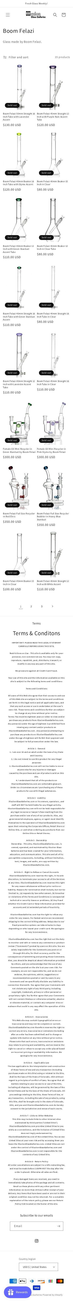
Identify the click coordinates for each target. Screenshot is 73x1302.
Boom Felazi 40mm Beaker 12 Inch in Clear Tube (52, 247)
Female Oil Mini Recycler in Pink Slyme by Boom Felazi (51, 450)
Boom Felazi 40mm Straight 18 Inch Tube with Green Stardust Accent (19, 316)
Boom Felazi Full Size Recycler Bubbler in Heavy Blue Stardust (53, 516)
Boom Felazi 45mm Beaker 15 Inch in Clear (18, 583)
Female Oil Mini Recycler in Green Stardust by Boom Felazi (19, 450)
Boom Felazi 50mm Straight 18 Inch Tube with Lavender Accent (19, 116)
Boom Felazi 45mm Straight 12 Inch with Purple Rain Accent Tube (53, 116)
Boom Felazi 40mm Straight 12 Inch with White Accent (53, 583)
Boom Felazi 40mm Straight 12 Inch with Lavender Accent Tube (19, 384)
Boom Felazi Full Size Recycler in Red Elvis (19, 515)
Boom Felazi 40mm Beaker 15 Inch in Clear (52, 183)
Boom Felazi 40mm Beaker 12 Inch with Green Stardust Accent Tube (18, 248)
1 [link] (21, 606)
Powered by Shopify (53, 1294)
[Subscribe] (59, 1226)
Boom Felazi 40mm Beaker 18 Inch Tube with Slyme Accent (18, 183)
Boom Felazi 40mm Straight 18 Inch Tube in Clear (53, 315)
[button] (8, 15)
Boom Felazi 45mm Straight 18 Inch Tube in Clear (53, 383)
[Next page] (52, 606)
